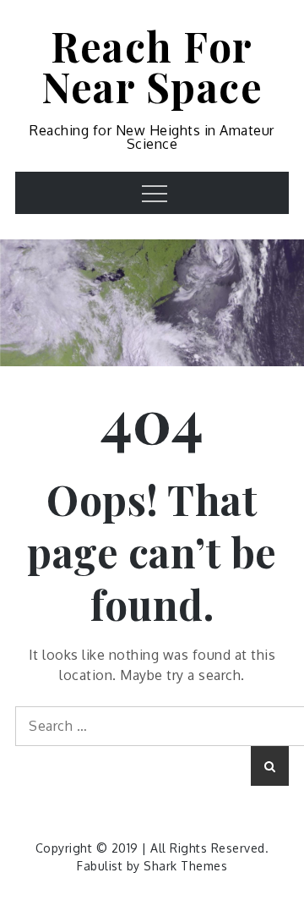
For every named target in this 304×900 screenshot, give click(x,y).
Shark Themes (185, 866)
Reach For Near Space (152, 66)
